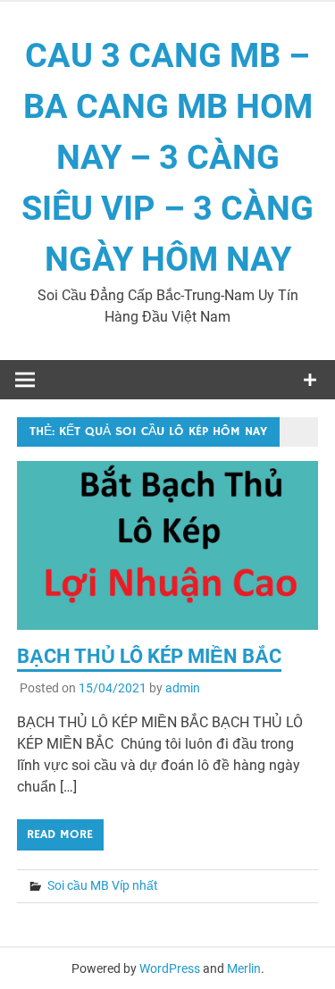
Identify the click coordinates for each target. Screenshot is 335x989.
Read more (60, 834)
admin (182, 688)
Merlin (244, 968)
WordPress (169, 968)
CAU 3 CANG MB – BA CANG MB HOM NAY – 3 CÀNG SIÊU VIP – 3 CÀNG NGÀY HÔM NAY (167, 157)
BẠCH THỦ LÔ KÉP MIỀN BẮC (149, 656)
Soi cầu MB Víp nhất (102, 885)
